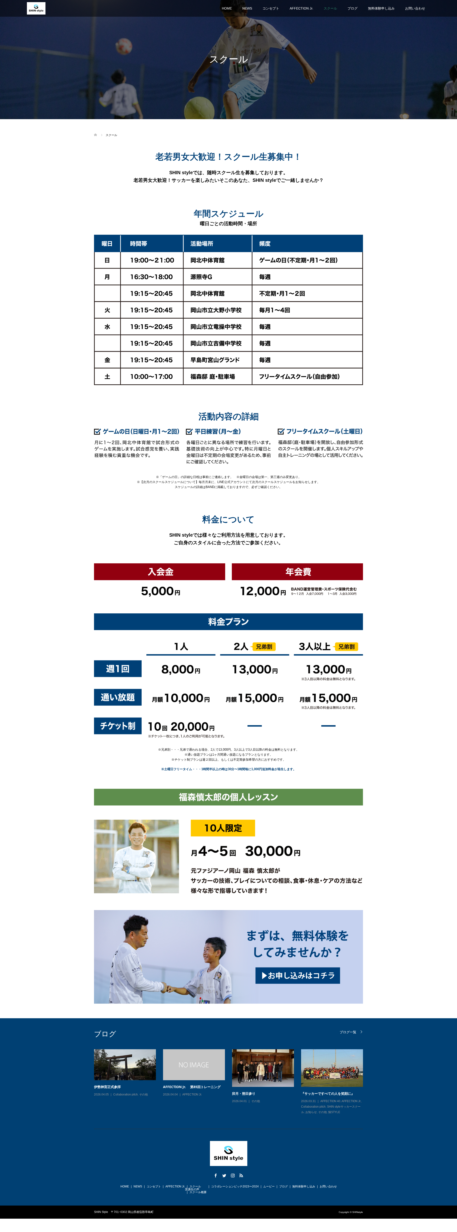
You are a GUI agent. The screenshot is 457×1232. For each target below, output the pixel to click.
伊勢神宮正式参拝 (107, 1086)
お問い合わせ (415, 8)
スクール (330, 8)
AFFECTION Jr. (301, 8)
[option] (232, 1082)
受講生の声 (192, 1189)
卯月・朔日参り (243, 1093)
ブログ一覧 (348, 1032)
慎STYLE (334, 1112)
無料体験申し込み (381, 8)
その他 (143, 1094)
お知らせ (311, 1112)
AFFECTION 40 (330, 1101)
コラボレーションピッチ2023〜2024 (235, 1186)
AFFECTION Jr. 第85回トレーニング (192, 1086)
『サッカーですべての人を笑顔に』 (327, 1093)
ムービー (269, 1186)
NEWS (247, 8)
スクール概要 (198, 1192)
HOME (227, 8)
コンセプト (271, 8)
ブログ (353, 8)
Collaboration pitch (125, 1094)
